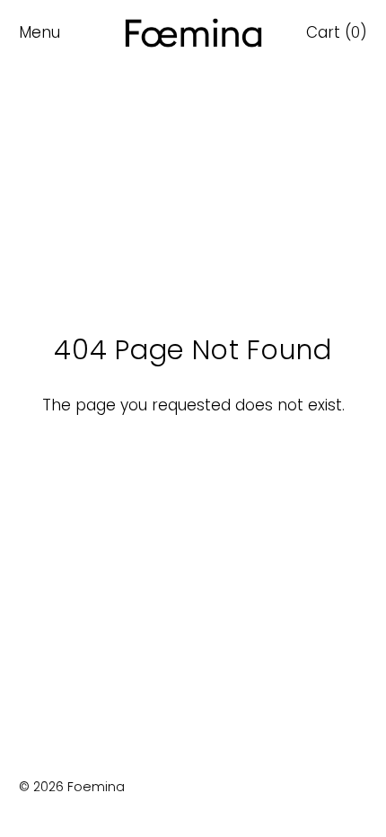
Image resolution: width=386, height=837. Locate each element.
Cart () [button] (336, 32)
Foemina (96, 787)
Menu (39, 32)
